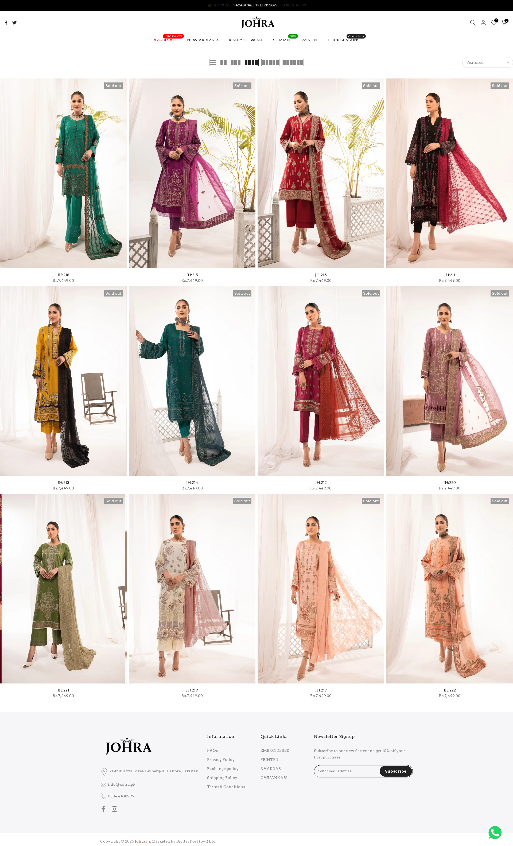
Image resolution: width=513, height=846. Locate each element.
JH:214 (192, 482)
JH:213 (63, 482)
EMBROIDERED (275, 750)
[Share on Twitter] (14, 22)
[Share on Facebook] (6, 22)
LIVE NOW (269, 5)
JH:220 (450, 482)
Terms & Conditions (226, 787)
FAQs (212, 750)
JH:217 (321, 690)
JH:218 (63, 275)
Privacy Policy (221, 759)
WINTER (310, 40)
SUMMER (284, 39)
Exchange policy (223, 768)
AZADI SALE (167, 39)
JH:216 (321, 275)
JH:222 (450, 690)
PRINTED (269, 759)
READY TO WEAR (246, 40)
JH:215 (192, 275)
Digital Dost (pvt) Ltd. (196, 841)
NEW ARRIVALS (203, 40)
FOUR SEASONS (346, 39)
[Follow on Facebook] (103, 809)
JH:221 (63, 690)
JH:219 (192, 690)
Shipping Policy (222, 778)
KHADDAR (271, 768)
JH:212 (321, 482)
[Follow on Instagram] (114, 809)
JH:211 (449, 275)
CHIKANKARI (274, 778)
